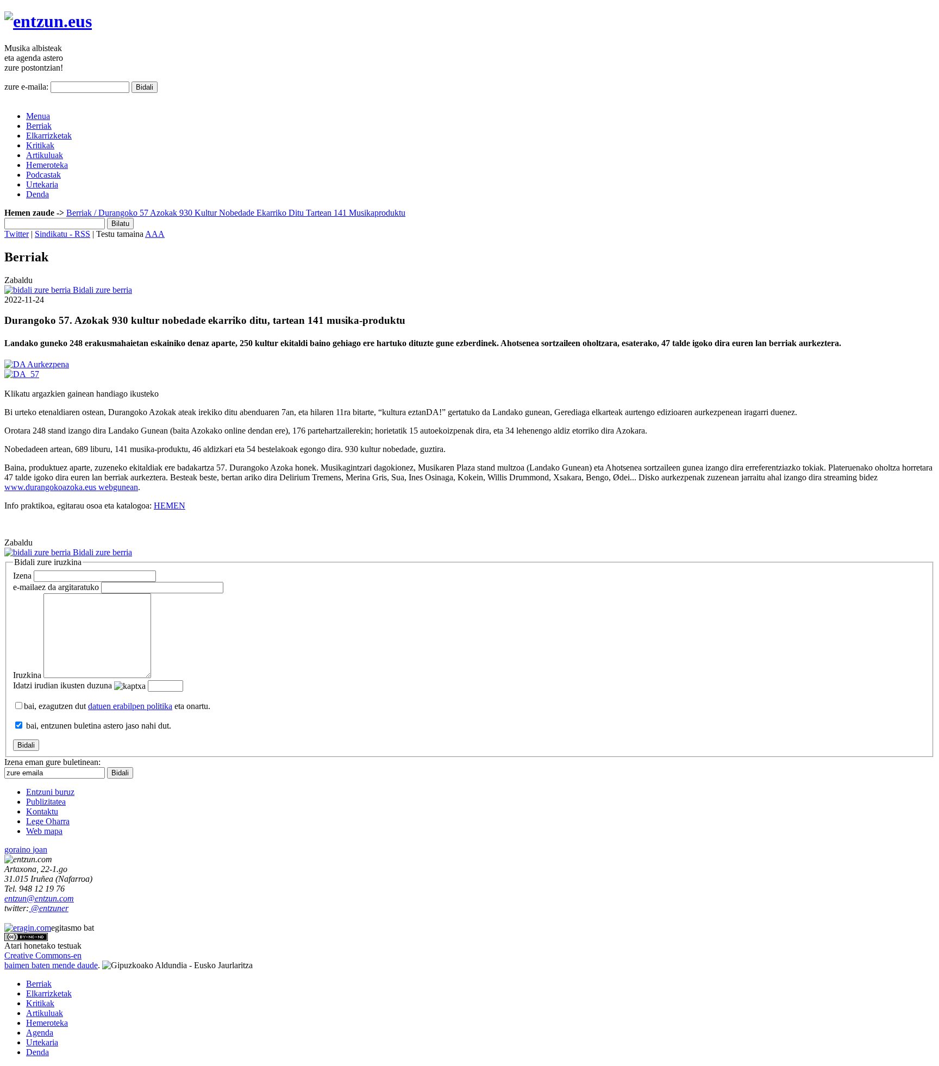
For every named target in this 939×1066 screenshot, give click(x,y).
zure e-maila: (26, 86)
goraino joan (25, 849)
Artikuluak (44, 155)
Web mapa (44, 831)
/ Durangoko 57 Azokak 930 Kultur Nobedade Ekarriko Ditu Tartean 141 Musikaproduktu (248, 212)
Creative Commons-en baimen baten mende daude (51, 960)
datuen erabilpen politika (130, 706)
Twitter (16, 234)
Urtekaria (42, 184)
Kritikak (40, 145)
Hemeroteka (47, 165)
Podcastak (43, 174)
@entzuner (48, 908)
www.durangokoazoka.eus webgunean (71, 487)
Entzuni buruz (50, 792)
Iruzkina (27, 675)
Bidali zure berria (101, 289)
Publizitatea (46, 801)
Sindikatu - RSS (62, 234)
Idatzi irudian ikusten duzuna (62, 685)
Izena (22, 575)
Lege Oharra (48, 821)
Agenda (39, 1032)
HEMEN (169, 505)
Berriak (39, 125)
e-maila (56, 587)
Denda (37, 194)
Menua (38, 116)
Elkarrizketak (49, 135)
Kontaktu (42, 811)
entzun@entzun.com (39, 898)
